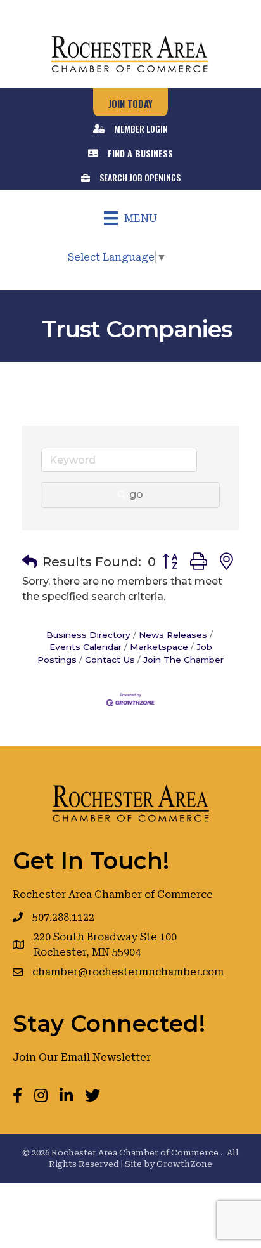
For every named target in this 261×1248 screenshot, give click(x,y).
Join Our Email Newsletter (82, 1057)
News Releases (173, 635)
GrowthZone (184, 1164)
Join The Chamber (183, 659)
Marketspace (159, 647)
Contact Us (110, 659)
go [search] (136, 494)
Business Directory (88, 635)
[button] (29, 561)
